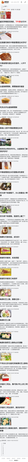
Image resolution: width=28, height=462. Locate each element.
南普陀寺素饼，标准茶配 (9, 258)
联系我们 (8, 458)
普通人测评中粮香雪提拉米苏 (11, 128)
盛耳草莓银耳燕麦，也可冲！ (14, 22)
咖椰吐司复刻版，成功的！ (10, 237)
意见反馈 (11, 460)
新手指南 (23, 458)
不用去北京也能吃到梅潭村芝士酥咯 (14, 363)
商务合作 (13, 458)
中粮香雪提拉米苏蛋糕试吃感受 (12, 172)
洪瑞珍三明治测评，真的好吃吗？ (13, 407)
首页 (5, 6)
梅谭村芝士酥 (5, 320)
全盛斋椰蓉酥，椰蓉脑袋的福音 (12, 86)
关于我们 (3, 458)
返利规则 (18, 458)
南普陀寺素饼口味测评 (8, 279)
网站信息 (16, 460)
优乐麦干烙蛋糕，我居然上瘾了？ (13, 216)
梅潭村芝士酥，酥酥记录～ (10, 299)
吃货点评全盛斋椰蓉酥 (8, 107)
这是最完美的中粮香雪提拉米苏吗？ (14, 42)
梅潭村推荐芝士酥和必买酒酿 (11, 343)
